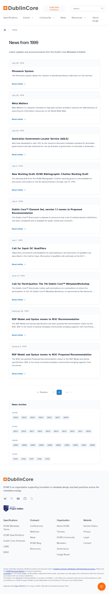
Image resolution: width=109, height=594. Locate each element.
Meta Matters (20, 103)
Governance (63, 548)
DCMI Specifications (13, 535)
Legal (86, 537)
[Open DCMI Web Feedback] (102, 587)
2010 (88, 431)
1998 (23, 459)
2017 (32, 431)
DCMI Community (66, 537)
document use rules (64, 573)
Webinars (34, 531)
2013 (64, 431)
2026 (15, 417)
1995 (47, 459)
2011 (80, 431)
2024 (32, 417)
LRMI (6, 546)
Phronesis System (23, 71)
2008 (24, 445)
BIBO (6, 552)
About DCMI (63, 526)
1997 (31, 459)
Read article (17, 84)
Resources (35, 548)
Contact (87, 543)
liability (34, 573)
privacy (21, 576)
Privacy (86, 531)
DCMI (24, 573)
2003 (67, 445)
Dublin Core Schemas (14, 540)
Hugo (16, 586)
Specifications (10, 17)
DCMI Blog (35, 543)
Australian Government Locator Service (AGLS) (40, 138)
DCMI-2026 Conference (54, 8)
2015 (48, 431)
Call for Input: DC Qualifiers (29, 248)
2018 (23, 431)
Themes (61, 531)
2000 (92, 445)
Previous (44, 392)
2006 (41, 445)
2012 (72, 431)
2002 (75, 445)
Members (61, 543)
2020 (65, 417)
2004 (58, 445)
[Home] (4, 30)
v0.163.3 (22, 586)
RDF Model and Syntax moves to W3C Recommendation (45, 319)
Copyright (7, 573)
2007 (33, 445)
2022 (49, 417)
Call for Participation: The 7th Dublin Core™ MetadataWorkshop (50, 283)
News (63, 17)
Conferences (36, 526)
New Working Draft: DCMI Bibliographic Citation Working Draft (50, 174)
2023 (41, 417)
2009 (15, 445)
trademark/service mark (47, 573)
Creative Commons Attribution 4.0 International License (74, 569)
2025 (24, 417)
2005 (49, 445)
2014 (56, 431)
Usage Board (63, 554)
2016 (40, 431)
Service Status (90, 526)
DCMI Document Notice (15, 571)
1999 (15, 459)
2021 (57, 417)
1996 (39, 459)
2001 (84, 445)
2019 (15, 431)
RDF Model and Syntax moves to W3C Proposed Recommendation (51, 354)
